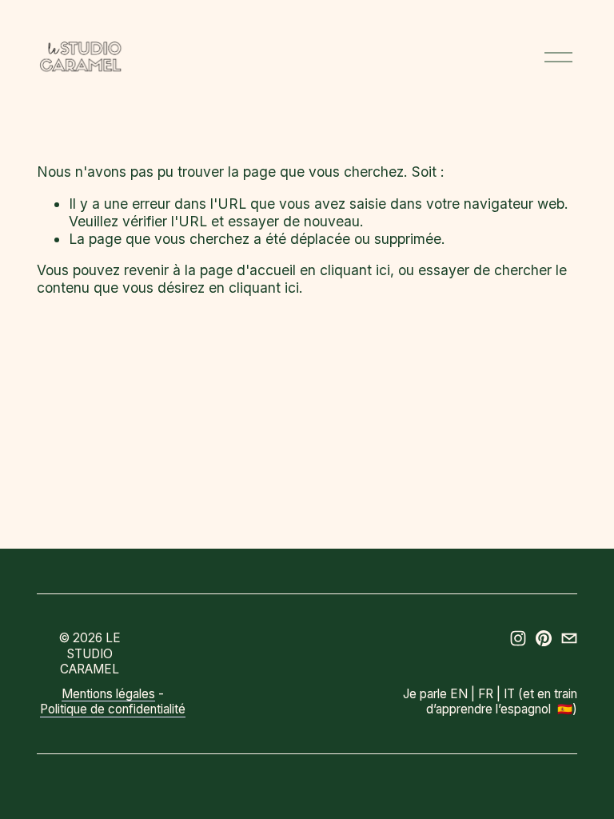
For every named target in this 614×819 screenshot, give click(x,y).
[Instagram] (518, 638)
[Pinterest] (544, 638)
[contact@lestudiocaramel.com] (569, 638)
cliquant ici (355, 270)
